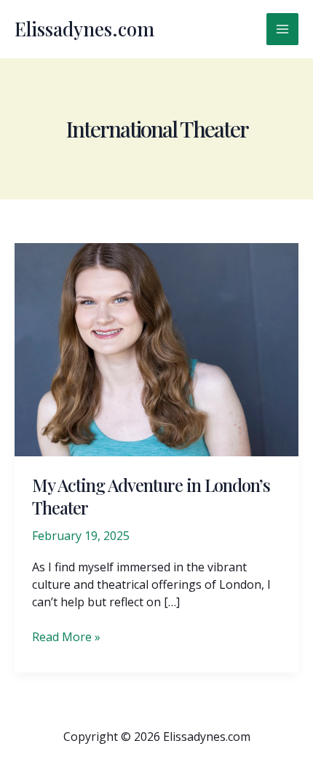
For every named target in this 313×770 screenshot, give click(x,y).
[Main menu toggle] (282, 29)
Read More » (66, 637)
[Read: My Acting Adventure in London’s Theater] (156, 349)
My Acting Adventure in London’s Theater (151, 496)
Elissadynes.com (84, 28)
